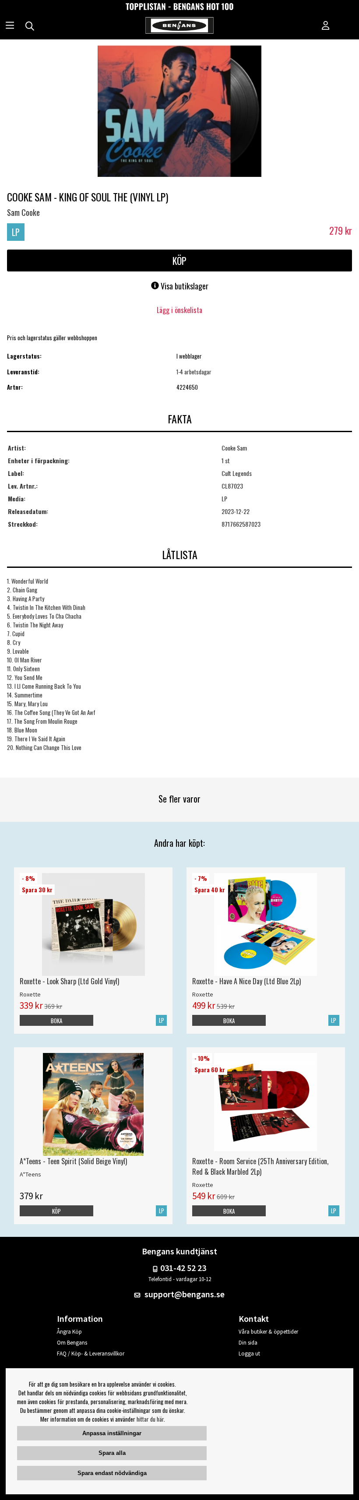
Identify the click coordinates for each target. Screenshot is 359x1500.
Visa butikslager (183, 286)
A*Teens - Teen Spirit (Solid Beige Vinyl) (73, 1161)
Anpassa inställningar (111, 1433)
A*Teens (30, 1174)
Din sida (248, 1342)
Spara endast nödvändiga (112, 1473)
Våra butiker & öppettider (268, 1331)
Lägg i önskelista (179, 310)
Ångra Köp (69, 1331)
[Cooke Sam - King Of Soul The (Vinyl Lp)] (179, 112)
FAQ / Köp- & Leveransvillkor (90, 1353)
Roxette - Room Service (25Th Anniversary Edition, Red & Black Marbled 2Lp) (260, 1166)
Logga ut (249, 1353)
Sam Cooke (23, 212)
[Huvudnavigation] (10, 26)
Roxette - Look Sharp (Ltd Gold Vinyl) (69, 981)
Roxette (30, 994)
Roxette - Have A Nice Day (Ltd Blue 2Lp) (246, 981)
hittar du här (150, 1419)
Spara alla (112, 1453)
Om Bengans (72, 1342)
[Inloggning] (326, 26)
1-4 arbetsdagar (193, 371)
